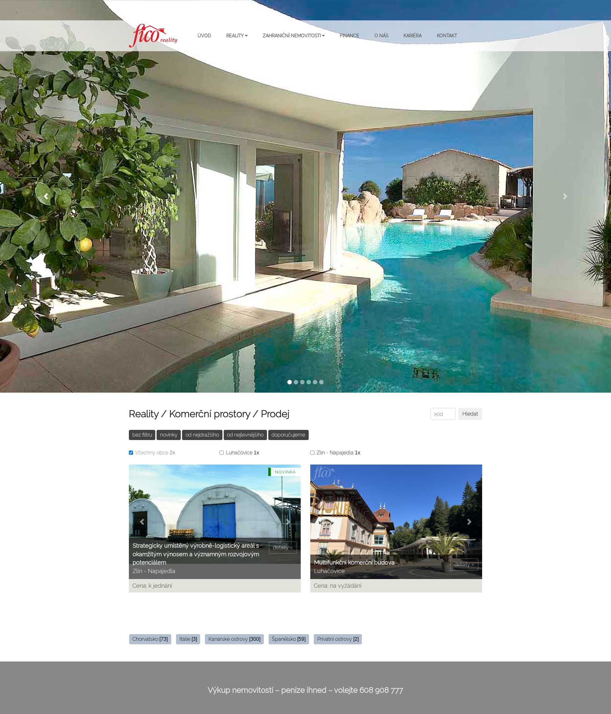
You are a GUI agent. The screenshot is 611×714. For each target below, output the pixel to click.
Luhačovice (242, 453)
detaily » (283, 547)
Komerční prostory (209, 413)
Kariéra (413, 35)
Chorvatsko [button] (150, 639)
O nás (381, 35)
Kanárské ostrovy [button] (234, 639)
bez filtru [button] (142, 435)
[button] (46, 196)
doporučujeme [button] (288, 435)
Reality (235, 35)
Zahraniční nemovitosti (292, 35)
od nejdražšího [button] (202, 435)
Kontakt (447, 35)
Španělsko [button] (289, 639)
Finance (349, 35)
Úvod (204, 35)
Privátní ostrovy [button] (338, 639)
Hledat (470, 414)
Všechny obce (155, 453)
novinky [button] (169, 435)
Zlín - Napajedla (338, 453)
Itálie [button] (188, 639)
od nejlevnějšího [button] (245, 435)
